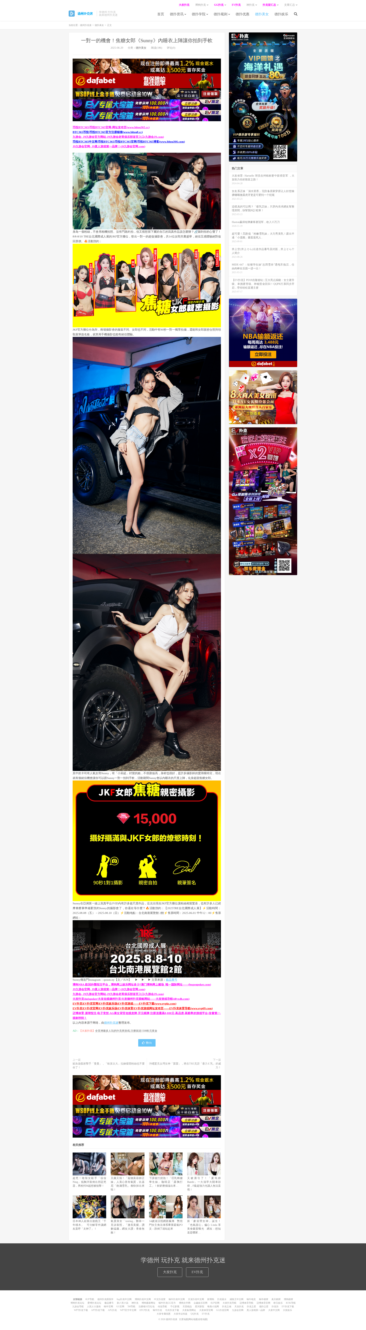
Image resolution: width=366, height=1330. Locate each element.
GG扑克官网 (222, 1310)
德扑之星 (263, 1306)
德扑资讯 (177, 14)
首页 (160, 14)
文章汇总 (289, 4)
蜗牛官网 (108, 1306)
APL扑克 (112, 1310)
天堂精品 (187, 1306)
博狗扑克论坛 (77, 1303)
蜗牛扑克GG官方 (167, 1303)
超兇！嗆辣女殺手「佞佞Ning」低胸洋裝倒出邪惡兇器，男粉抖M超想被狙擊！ (89, 1182)
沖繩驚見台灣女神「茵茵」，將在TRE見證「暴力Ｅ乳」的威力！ (185, 1065)
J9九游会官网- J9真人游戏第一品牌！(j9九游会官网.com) (109, 146)
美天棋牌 (276, 1299)
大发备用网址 (189, 1310)
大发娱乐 (287, 1310)
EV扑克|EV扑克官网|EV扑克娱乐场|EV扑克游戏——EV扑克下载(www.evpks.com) (124, 1003)
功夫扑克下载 (172, 1310)
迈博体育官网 (263, 1303)
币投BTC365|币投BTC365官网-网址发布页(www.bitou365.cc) (111, 127)
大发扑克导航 (229, 1303)
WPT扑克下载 (81, 1310)
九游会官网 (237, 1310)
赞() (149, 1042)
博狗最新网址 (148, 1303)
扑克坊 (275, 1306)
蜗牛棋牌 (263, 1299)
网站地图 (193, 1319)
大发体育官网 (206, 1310)
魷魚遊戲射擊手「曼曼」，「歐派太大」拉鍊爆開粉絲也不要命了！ (109, 1065)
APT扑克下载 (98, 1310)
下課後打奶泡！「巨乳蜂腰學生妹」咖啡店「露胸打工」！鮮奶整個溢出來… (166, 1182)
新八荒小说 (122, 1303)
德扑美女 (262, 14)
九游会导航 (78, 1306)
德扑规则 (220, 14)
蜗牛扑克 (157, 1310)
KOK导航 (291, 1303)
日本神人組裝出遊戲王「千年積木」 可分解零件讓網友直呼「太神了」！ (89, 1225)
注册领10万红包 (147, 1306)
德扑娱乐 (281, 14)
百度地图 (183, 1319)
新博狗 (210, 1299)
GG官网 (120, 1306)
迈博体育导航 (246, 1303)
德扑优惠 (242, 14)
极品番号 (171, 979)
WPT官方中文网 (128, 1310)
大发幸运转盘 (180, 1313)
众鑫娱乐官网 (200, 1303)
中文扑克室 (159, 1299)
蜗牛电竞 (251, 1299)
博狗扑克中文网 (143, 1299)
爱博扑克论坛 (94, 1303)
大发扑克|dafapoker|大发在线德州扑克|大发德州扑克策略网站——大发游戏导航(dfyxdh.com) (131, 998)
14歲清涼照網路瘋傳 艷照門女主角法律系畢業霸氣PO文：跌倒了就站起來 (166, 1225)
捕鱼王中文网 (236, 1299)
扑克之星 (251, 1306)
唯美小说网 (213, 1306)
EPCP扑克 (145, 1310)
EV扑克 (197, 1272)
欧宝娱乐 (278, 1303)
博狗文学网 (184, 1303)
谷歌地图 (202, 1319)
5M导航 (131, 1306)
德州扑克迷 (82, 13)
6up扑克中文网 (124, 1299)
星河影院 (199, 1306)
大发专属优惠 (163, 1313)
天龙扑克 (239, 1306)
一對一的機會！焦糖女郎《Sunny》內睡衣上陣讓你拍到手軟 (147, 40)
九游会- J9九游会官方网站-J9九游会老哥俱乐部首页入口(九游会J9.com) (118, 136)
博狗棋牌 (288, 1299)
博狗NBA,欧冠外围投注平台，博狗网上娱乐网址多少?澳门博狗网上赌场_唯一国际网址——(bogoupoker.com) (142, 984)
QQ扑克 (195, 1313)
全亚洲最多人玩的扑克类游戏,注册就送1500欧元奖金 (126, 1030)
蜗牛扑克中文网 (177, 1299)
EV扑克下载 (288, 1306)
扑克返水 (221, 1299)
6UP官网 (215, 1303)
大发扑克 (170, 1272)
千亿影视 (174, 1306)
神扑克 (135, 1303)
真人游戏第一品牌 (256, 1310)
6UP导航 (89, 1299)
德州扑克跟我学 (105, 1299)
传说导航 (162, 1306)
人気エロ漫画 (94, 1306)
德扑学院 (198, 14)
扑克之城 (226, 1306)
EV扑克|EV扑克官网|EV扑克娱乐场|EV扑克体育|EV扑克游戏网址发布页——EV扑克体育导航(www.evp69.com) (143, 1008)
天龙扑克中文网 (196, 1299)
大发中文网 (274, 1310)
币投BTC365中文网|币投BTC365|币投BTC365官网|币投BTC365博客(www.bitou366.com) (129, 141)
